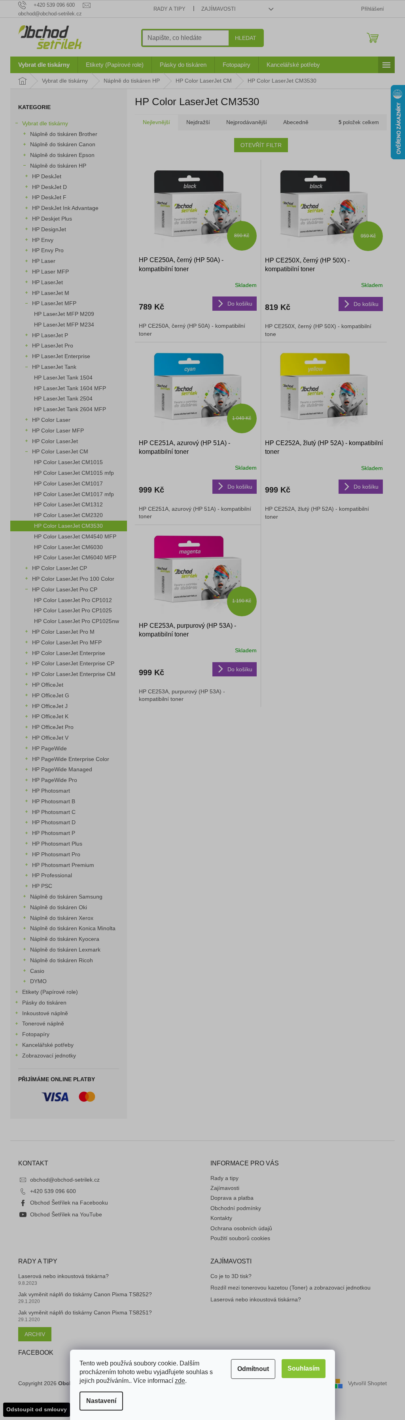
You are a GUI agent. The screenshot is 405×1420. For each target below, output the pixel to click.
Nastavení (101, 1400)
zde (180, 1380)
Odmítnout (253, 1368)
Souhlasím (304, 1368)
